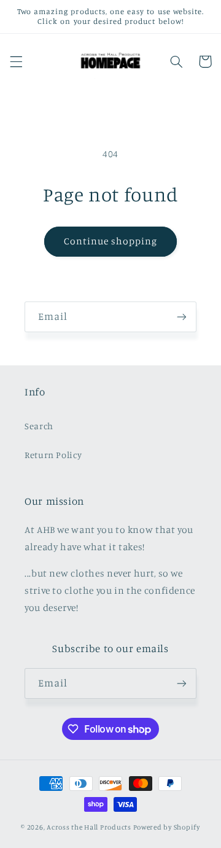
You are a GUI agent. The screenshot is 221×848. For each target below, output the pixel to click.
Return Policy (53, 454)
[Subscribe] (182, 316)
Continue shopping (111, 241)
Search (39, 426)
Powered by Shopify (166, 827)
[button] (16, 61)
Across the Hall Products (89, 827)
